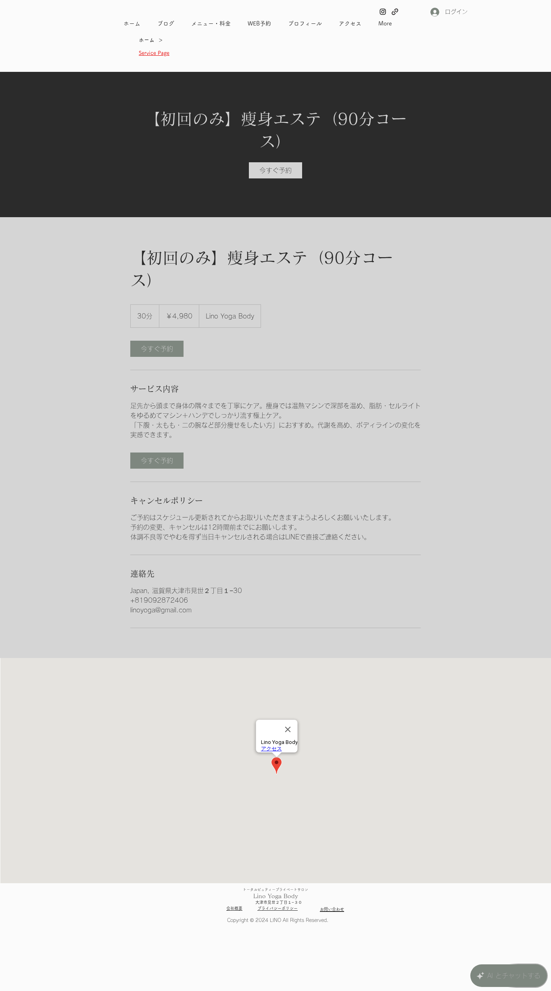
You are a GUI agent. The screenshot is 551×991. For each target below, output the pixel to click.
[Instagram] (383, 12)
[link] (275, 170)
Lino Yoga (267, 896)
